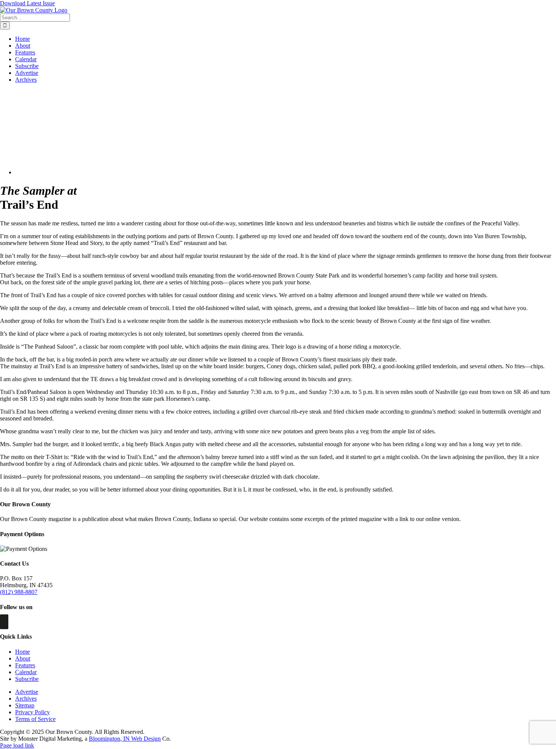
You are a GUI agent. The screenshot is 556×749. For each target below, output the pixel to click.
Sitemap (24, 705)
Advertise (26, 692)
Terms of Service (35, 719)
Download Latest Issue (27, 3)
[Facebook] (4, 621)
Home (22, 651)
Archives (26, 698)
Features (25, 665)
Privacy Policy (32, 712)
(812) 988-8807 (18, 592)
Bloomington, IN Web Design (125, 738)
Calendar (26, 672)
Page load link (17, 745)
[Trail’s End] (76, 172)
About (22, 658)
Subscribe (27, 679)
